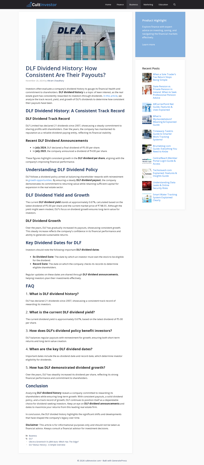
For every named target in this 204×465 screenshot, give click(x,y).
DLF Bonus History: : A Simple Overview (47, 444)
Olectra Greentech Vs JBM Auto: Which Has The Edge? (54, 441)
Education (163, 4)
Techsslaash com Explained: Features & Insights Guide (165, 172)
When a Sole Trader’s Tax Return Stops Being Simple (164, 77)
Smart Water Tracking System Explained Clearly (165, 197)
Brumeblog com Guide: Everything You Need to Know (165, 148)
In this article (110, 95)
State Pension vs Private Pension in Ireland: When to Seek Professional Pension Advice (165, 92)
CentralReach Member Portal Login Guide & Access (165, 160)
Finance (120, 4)
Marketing (148, 4)
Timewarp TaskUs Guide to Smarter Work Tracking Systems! (163, 135)
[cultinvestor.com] (41, 4)
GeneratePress (119, 460)
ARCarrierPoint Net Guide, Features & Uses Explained (163, 106)
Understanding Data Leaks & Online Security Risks (164, 185)
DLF (31, 438)
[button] (174, 4)
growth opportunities (40, 180)
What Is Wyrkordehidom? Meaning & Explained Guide (165, 120)
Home (108, 4)
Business (133, 4)
